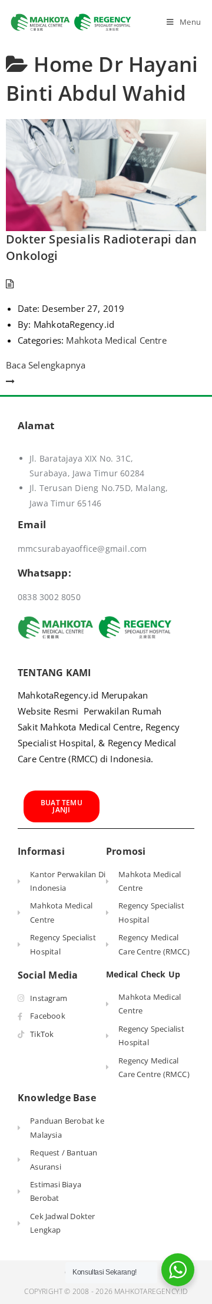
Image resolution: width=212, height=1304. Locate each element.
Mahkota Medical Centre (116, 340)
